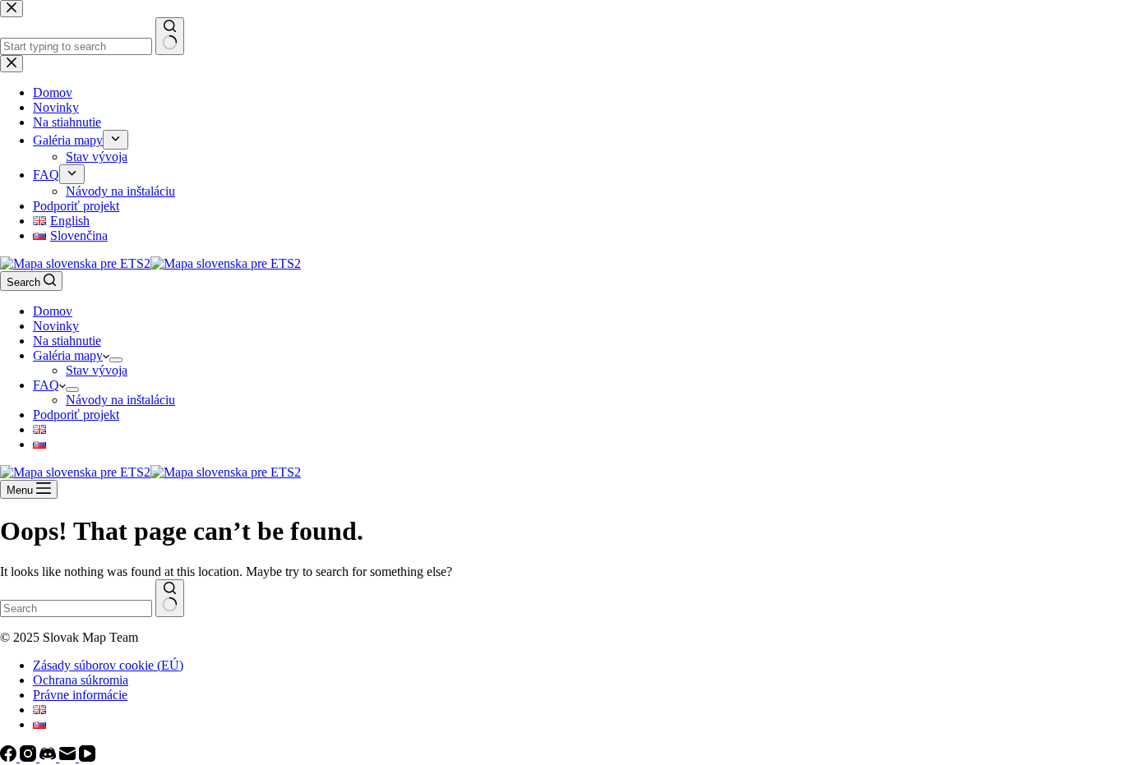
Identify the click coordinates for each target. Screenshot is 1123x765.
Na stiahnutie (67, 341)
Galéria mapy (68, 355)
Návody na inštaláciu (120, 400)
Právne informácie (80, 695)
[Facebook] (10, 757)
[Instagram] (29, 757)
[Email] (69, 757)
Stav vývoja (96, 370)
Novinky (56, 326)
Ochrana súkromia (80, 680)
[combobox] (76, 608)
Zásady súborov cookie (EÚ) (108, 665)
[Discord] (49, 757)
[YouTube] (87, 757)
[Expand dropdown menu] (115, 359)
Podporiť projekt (76, 415)
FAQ (46, 385)
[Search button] (169, 598)
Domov (52, 311)
